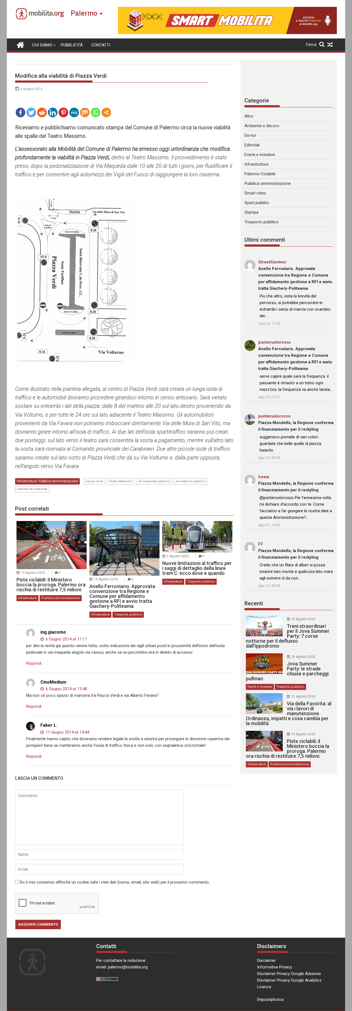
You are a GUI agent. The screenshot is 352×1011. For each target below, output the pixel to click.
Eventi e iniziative (259, 154)
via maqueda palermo (154, 481)
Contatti (100, 45)
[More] (106, 112)
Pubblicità (72, 45)
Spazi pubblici (256, 202)
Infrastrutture (27, 481)
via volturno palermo (190, 481)
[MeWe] (74, 112)
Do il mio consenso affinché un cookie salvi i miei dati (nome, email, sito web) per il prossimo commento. (115, 882)
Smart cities (255, 193)
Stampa (251, 212)
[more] (106, 112)
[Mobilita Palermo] (20, 44)
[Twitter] (31, 112)
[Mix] (85, 112)
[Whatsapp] (95, 112)
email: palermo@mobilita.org (122, 967)
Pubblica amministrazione (58, 481)
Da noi (250, 135)
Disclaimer (266, 960)
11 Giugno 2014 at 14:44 (67, 732)
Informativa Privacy (274, 967)
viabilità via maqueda (32, 489)
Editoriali (252, 145)
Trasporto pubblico (128, 614)
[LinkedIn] (52, 112)
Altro (248, 116)
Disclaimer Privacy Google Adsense (289, 973)
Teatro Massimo (120, 481)
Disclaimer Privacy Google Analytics (289, 980)
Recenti (253, 603)
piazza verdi (94, 481)
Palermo (84, 13)
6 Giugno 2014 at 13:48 (66, 688)
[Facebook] (20, 112)
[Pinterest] (63, 112)
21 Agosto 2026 (303, 696)
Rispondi (34, 663)
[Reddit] (42, 112)
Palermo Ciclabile (260, 173)
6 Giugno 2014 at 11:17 (66, 639)
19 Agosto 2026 (33, 573)
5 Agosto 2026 (178, 556)
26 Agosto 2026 (303, 619)
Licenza (264, 986)
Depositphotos (270, 999)
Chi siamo (42, 45)
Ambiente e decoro (261, 125)
